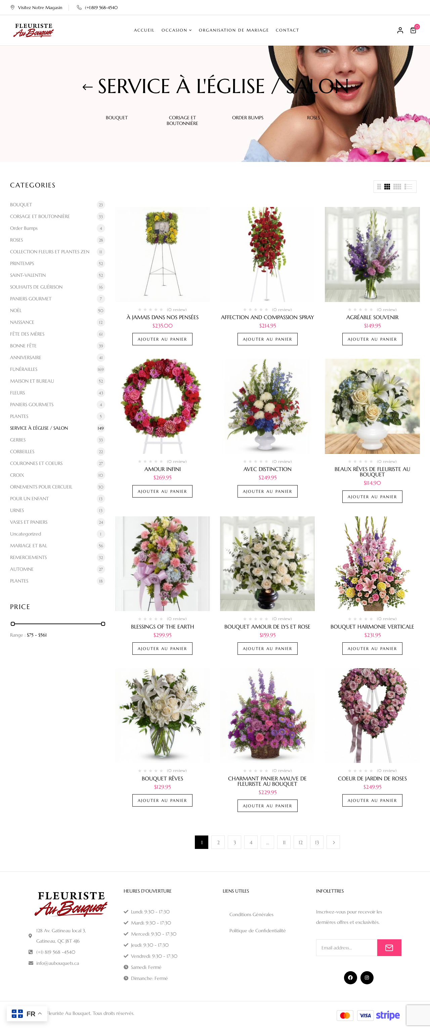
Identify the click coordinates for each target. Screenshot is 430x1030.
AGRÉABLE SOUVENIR (372, 317)
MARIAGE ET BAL (28, 546)
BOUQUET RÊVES (162, 778)
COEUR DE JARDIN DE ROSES (372, 778)
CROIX (17, 475)
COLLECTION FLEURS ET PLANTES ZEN (49, 252)
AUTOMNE (22, 569)
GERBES (18, 440)
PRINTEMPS (22, 263)
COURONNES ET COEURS (36, 463)
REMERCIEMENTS (28, 557)
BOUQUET (117, 118)
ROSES (313, 118)
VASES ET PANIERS (28, 522)
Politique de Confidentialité (257, 931)
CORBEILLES (22, 451)
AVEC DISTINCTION (268, 469)
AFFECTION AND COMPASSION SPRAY (267, 317)
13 (317, 842)
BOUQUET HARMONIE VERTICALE (372, 626)
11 (284, 842)
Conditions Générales (251, 914)
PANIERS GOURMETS (31, 404)
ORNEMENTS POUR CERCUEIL (41, 487)
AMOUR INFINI (162, 469)
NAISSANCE (22, 322)
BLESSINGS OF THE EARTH (162, 626)
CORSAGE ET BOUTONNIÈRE (182, 120)
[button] (414, 30)
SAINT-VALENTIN (28, 275)
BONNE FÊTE (23, 346)
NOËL (16, 310)
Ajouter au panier (162, 339)
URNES (17, 510)
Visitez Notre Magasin (40, 7)
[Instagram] (367, 977)
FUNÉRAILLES (23, 369)
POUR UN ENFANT (29, 499)
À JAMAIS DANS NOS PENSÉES (163, 317)
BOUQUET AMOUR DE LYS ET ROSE (267, 626)
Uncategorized (25, 534)
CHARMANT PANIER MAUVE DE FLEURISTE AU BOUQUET (267, 781)
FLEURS (17, 393)
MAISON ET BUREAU (32, 381)
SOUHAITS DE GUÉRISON (36, 287)
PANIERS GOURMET (30, 299)
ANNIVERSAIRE (25, 357)
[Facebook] (350, 977)
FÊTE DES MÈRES (27, 334)
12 (301, 842)
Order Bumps (247, 118)
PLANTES (19, 416)
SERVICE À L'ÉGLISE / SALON (39, 428)
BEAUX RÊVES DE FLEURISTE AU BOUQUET (372, 472)
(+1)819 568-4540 (101, 7)
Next (333, 842)
